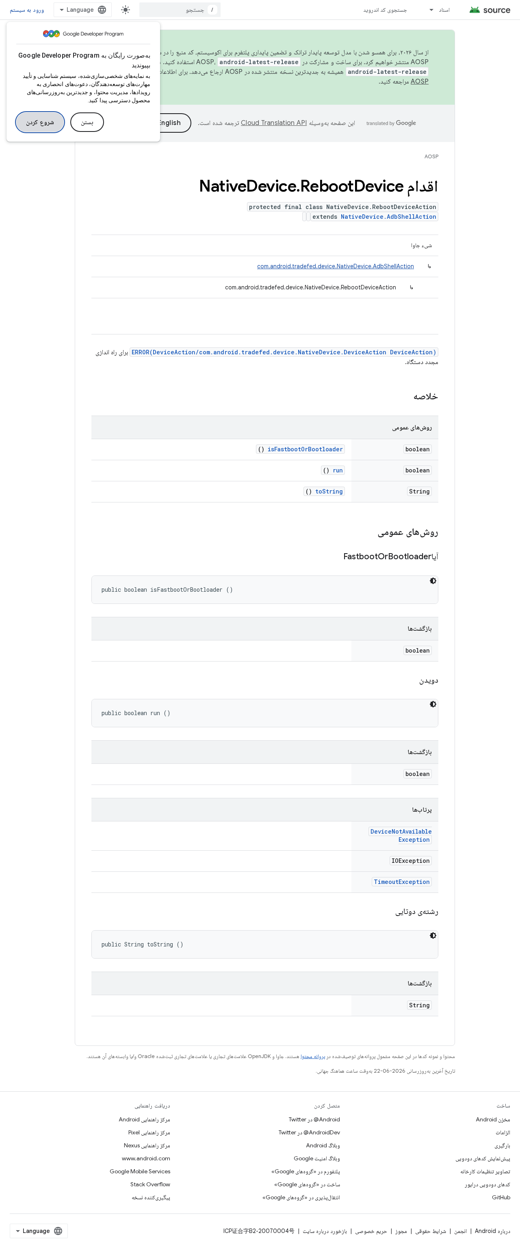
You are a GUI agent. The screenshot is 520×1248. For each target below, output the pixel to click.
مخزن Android (493, 1119)
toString (329, 491)
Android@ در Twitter (314, 1119)
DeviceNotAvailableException (401, 835)
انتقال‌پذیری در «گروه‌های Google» (301, 1197)
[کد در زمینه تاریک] (433, 581)
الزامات (503, 1132)
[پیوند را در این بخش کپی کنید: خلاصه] (402, 397)
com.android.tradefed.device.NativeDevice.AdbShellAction (335, 266)
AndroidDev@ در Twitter (309, 1132)
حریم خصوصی (371, 1231)
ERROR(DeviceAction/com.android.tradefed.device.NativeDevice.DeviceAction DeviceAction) (284, 352)
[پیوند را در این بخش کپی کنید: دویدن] (409, 680)
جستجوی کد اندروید (385, 9)
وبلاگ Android (323, 1145)
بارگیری (502, 1145)
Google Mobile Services (140, 1171)
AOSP (431, 156)
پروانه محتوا (313, 1056)
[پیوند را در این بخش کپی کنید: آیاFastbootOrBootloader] (333, 557)
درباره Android (492, 1231)
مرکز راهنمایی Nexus (147, 1145)
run (338, 470)
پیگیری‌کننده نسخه (151, 1197)
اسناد (444, 9)
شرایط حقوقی (430, 1231)
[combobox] (180, 9)
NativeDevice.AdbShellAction (388, 216)
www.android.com (146, 1158)
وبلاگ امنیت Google (317, 1158)
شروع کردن (40, 122)
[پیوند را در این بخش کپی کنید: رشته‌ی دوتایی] (385, 912)
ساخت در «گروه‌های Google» (307, 1184)
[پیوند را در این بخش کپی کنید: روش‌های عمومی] (367, 532)
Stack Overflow (150, 1184)
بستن (87, 122)
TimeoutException (402, 882)
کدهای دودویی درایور (487, 1184)
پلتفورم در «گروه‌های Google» (305, 1171)
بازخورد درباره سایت (325, 1231)
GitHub (501, 1197)
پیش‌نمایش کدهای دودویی (482, 1158)
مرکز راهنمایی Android (144, 1119)
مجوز (401, 1231)
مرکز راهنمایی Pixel (149, 1132)
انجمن (460, 1231)
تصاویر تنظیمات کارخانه (485, 1171)
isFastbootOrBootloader (305, 449)
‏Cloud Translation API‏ (274, 123)
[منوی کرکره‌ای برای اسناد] (428, 9)
